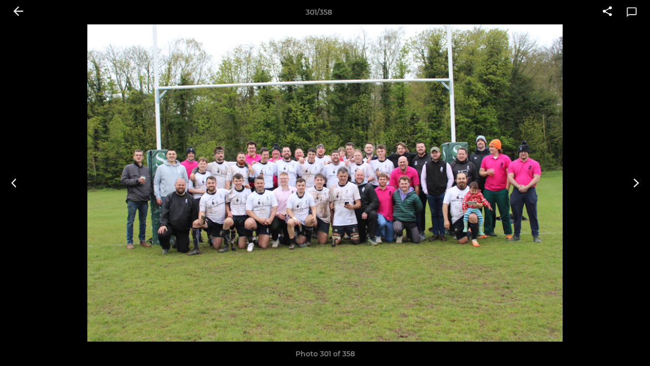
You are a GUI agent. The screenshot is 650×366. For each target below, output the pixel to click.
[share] (607, 12)
